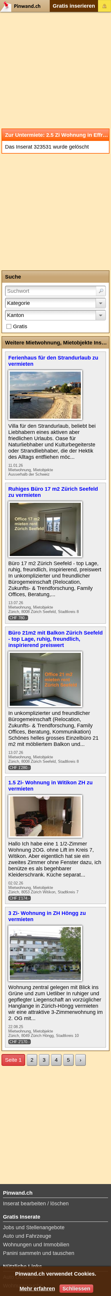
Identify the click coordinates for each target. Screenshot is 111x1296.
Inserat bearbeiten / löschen (36, 1203)
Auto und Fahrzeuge (27, 1236)
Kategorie (18, 303)
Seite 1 (13, 1060)
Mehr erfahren (37, 1289)
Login (104, 6)
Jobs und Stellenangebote (34, 1227)
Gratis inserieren (74, 6)
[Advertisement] (55, 70)
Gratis (20, 326)
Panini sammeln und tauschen (38, 1253)
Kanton (15, 315)
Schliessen (76, 1289)
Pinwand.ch (22, 6)
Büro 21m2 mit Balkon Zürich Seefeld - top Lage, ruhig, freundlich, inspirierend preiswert (55, 639)
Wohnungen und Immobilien (36, 1245)
